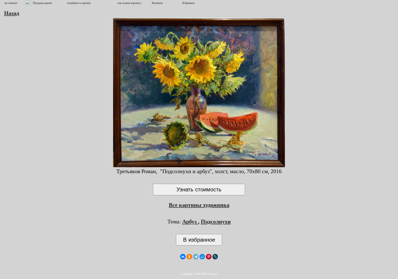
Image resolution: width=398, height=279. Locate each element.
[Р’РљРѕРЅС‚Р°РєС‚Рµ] (183, 256)
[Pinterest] (208, 256)
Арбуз (190, 222)
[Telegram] (196, 256)
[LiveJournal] (215, 256)
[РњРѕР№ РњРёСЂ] (202, 256)
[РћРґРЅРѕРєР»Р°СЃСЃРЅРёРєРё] (189, 256)
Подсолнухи (216, 222)
